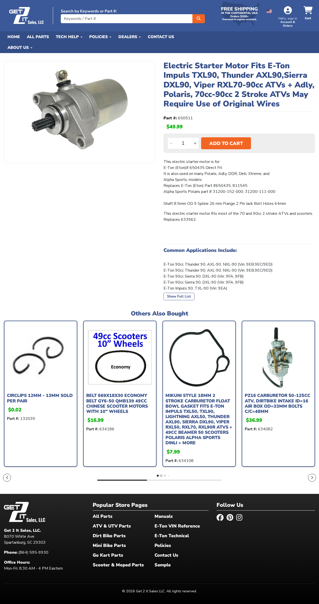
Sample (163, 565)
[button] (269, 10)
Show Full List (179, 296)
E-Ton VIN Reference (177, 526)
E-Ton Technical (172, 536)
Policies (163, 545)
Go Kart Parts (108, 555)
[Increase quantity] (195, 143)
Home (13, 37)
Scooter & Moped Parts (118, 565)
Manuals (164, 516)
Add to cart (226, 143)
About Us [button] (18, 47)
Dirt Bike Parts (109, 536)
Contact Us (161, 37)
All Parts (38, 37)
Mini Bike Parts (109, 545)
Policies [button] (99, 37)
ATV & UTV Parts (112, 526)
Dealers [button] (128, 37)
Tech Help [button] (68, 37)
